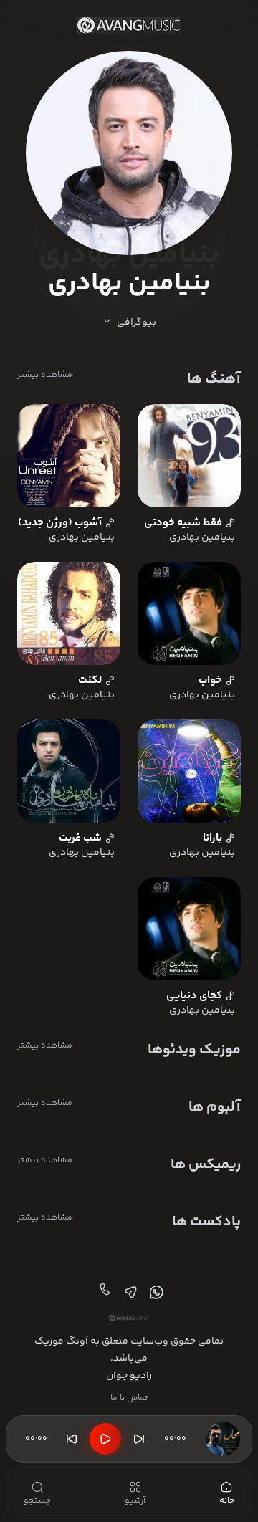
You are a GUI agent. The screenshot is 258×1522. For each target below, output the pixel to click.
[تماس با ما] (103, 1292)
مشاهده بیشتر (44, 376)
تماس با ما (129, 1398)
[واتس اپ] (154, 1292)
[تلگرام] (129, 1292)
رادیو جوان (129, 1376)
